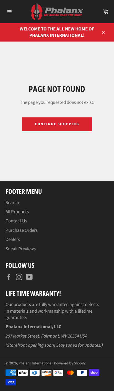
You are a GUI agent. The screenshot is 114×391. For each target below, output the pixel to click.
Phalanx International (35, 363)
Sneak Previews (21, 249)
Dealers (13, 239)
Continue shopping (57, 124)
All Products (17, 212)
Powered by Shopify (70, 363)
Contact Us (16, 221)
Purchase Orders (22, 230)
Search (12, 202)
